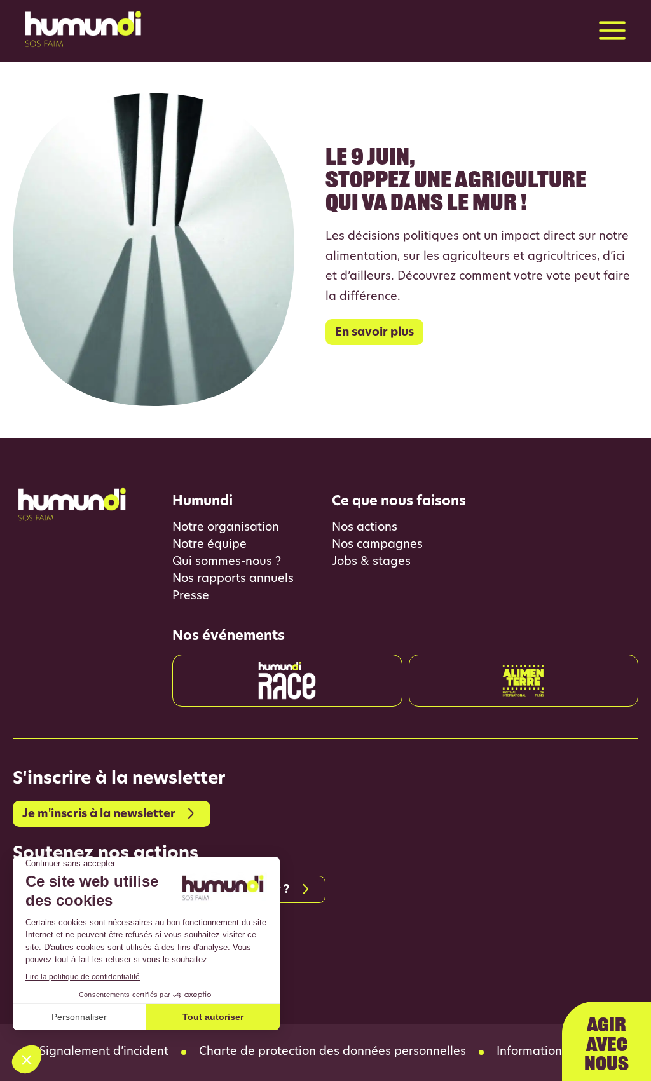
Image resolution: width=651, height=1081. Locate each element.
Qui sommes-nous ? (226, 562)
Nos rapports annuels (233, 579)
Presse (190, 596)
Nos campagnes (377, 545)
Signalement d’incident (103, 1052)
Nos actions (364, 528)
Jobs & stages (371, 562)
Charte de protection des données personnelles (332, 1052)
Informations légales (554, 1052)
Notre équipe (209, 545)
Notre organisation (225, 528)
